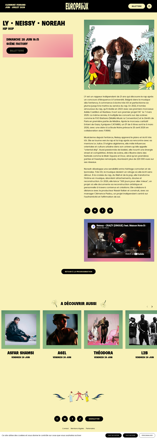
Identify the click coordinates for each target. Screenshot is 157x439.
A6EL (62, 353)
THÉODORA (103, 353)
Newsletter (94, 419)
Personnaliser (147, 435)
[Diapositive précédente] (147, 306)
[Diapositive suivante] (152, 306)
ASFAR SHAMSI (20, 353)
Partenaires (90, 428)
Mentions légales (77, 428)
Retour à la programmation (78, 272)
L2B (144, 353)
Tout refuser (130, 435)
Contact (65, 428)
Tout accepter (113, 435)
